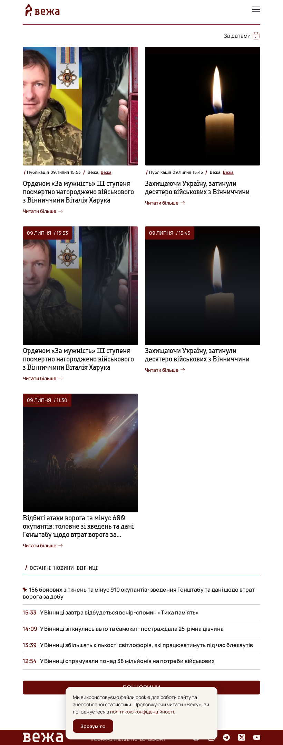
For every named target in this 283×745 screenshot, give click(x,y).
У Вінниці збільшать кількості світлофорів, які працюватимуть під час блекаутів (146, 645)
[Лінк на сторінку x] (241, 737)
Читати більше (39, 211)
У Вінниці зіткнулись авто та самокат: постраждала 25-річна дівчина (132, 628)
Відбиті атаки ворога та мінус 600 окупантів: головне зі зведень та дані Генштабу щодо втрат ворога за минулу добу (78, 530)
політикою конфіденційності (142, 711)
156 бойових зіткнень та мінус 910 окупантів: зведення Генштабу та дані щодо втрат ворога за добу (139, 593)
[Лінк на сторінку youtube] (256, 737)
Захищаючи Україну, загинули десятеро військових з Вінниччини (197, 187)
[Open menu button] (256, 10)
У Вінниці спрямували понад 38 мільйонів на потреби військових (127, 661)
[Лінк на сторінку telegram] (226, 737)
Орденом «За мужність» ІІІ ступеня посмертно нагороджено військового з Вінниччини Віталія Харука (78, 191)
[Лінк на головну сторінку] (42, 10)
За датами (237, 35)
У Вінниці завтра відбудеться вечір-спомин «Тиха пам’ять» (119, 612)
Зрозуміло (93, 726)
